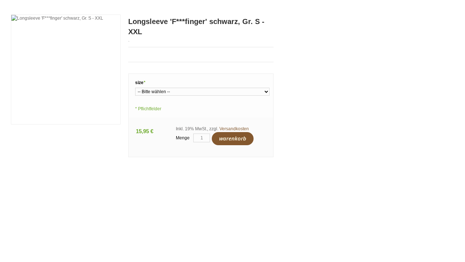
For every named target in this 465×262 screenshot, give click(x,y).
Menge (183, 137)
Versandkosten (234, 128)
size (140, 82)
